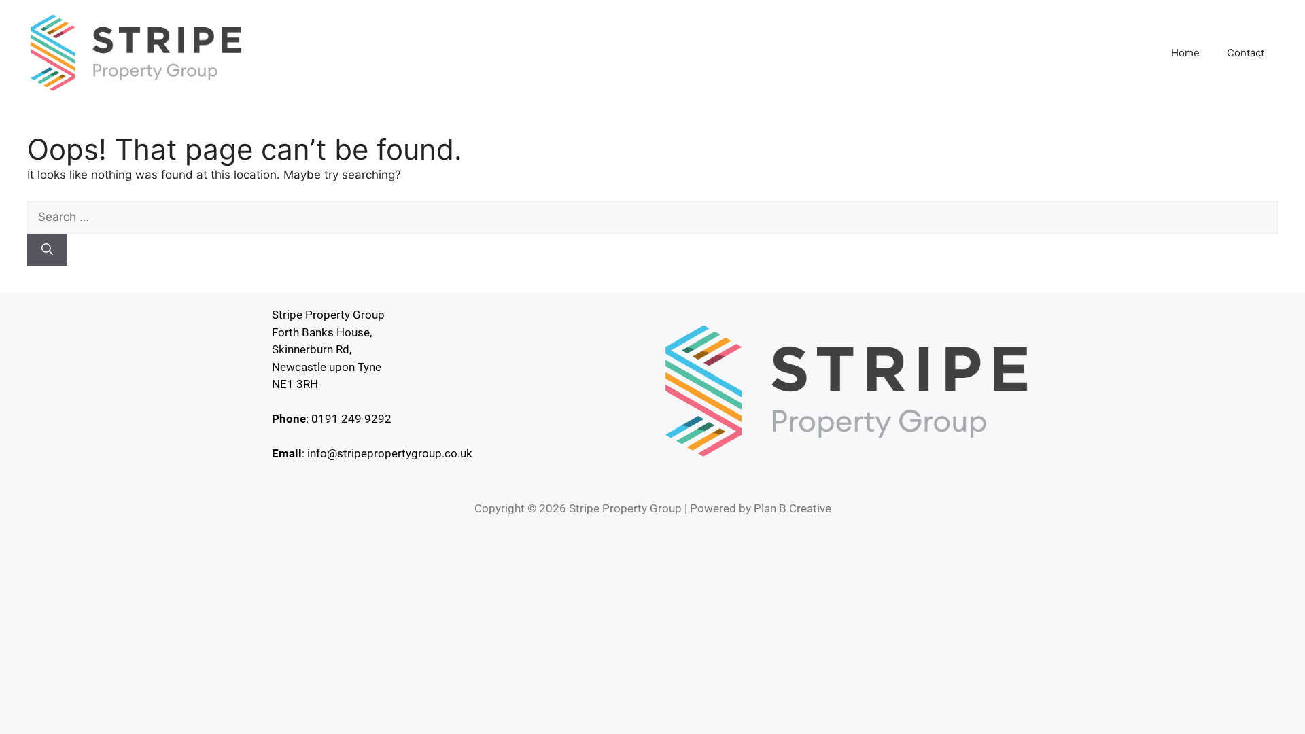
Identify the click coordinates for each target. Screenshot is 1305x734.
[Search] (47, 250)
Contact (1245, 52)
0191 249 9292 (351, 418)
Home (1185, 52)
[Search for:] (652, 217)
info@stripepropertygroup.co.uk (389, 453)
